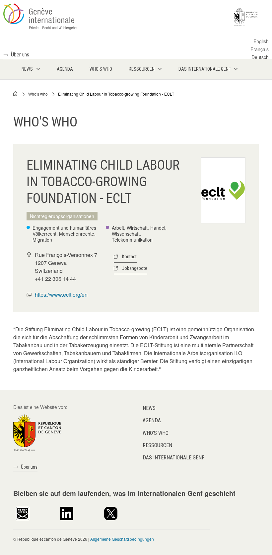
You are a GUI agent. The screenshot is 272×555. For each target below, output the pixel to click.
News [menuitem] (27, 69)
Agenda (152, 420)
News (149, 408)
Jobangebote (134, 268)
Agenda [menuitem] (65, 69)
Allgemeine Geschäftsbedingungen (122, 539)
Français (259, 49)
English (261, 41)
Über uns (20, 54)
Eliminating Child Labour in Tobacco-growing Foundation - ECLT (116, 94)
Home (15, 93)
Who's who (38, 94)
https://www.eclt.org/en (61, 294)
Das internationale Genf (173, 457)
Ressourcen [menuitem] (142, 69)
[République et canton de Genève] (37, 432)
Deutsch (260, 57)
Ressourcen (157, 445)
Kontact (129, 256)
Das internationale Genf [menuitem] (204, 69)
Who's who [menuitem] (101, 69)
